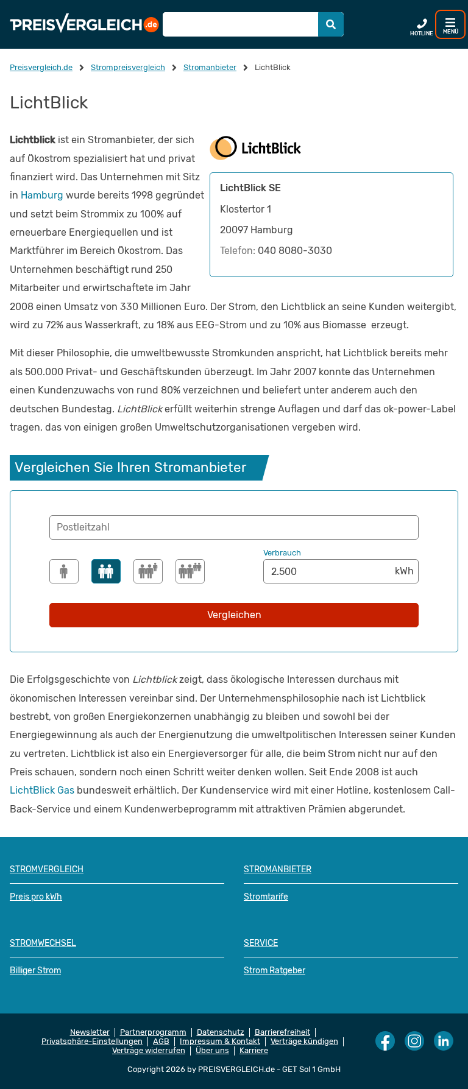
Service (261, 943)
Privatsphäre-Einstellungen (92, 1041)
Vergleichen (234, 615)
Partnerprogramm (153, 1032)
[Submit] (331, 24)
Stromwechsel (43, 943)
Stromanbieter (277, 869)
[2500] (106, 571)
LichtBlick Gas (42, 790)
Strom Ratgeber (274, 970)
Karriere (253, 1050)
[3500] (148, 571)
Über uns (212, 1050)
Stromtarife (266, 897)
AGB (161, 1041)
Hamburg (42, 195)
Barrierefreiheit (282, 1032)
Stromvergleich (46, 869)
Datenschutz (220, 1032)
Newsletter (90, 1032)
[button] (234, 527)
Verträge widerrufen (148, 1050)
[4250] (190, 571)
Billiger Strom (35, 970)
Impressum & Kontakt (220, 1041)
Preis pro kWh (36, 897)
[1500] (64, 571)
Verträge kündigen (304, 1041)
